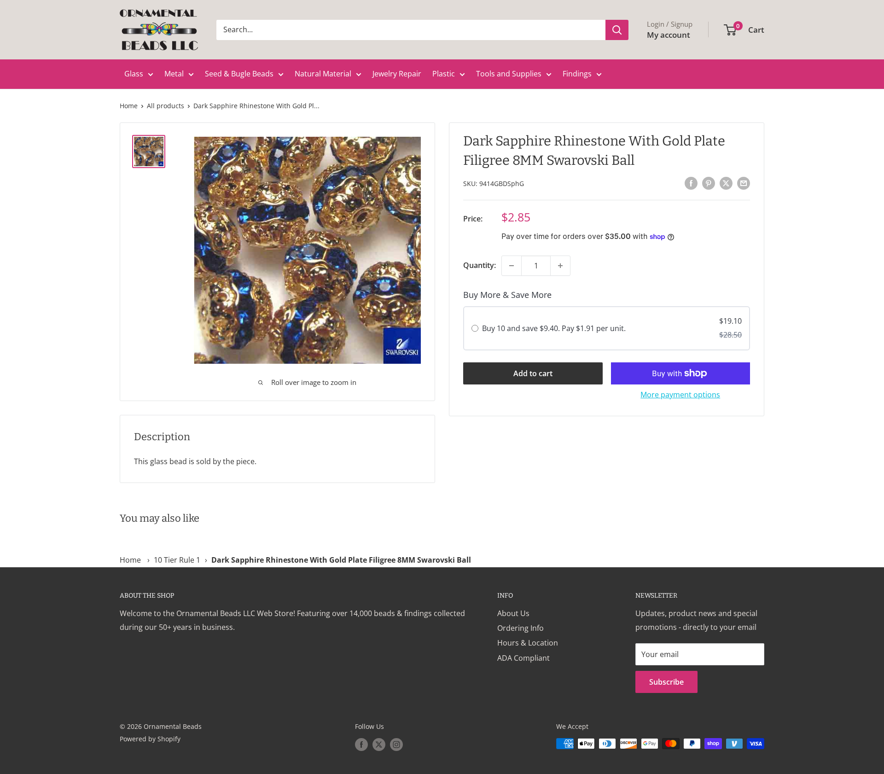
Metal (174, 74)
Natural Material (323, 74)
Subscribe (666, 682)
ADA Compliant (523, 658)
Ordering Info (520, 628)
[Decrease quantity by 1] (511, 265)
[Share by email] (743, 183)
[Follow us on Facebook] (361, 744)
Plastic (443, 74)
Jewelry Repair (396, 74)
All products (165, 105)
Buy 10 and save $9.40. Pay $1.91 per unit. (554, 328)
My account (668, 34)
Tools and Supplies (508, 74)
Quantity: (479, 265)
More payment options (680, 395)
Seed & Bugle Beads (239, 74)
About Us (513, 613)
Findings (577, 74)
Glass (133, 74)
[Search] (616, 30)
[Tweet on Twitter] (726, 183)
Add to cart (532, 373)
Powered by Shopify (150, 738)
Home (129, 105)
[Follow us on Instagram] (396, 744)
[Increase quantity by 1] (560, 265)
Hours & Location (527, 643)
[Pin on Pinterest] (708, 183)
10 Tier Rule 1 (177, 560)
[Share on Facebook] (691, 183)
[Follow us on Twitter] (378, 744)
